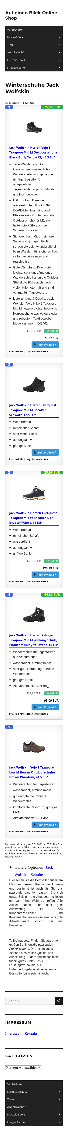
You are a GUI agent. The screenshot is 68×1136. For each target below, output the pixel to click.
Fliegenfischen (16, 67)
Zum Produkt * (47, 345)
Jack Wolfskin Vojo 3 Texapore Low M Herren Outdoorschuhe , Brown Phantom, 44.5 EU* (32, 772)
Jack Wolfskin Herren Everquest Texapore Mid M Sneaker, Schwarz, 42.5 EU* (32, 410)
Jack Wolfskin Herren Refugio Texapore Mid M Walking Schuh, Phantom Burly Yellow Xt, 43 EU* (34, 640)
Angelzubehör (16, 52)
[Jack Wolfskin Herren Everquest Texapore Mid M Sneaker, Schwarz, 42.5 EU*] (34, 385)
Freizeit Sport (16, 60)
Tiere (10, 45)
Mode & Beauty (17, 37)
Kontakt (31, 1034)
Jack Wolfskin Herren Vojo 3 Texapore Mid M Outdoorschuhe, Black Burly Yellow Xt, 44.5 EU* (33, 152)
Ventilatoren (15, 29)
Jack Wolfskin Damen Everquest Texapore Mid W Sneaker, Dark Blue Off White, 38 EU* (33, 518)
